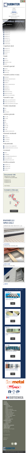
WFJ (5, 110)
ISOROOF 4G (7, 36)
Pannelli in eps (8, 97)
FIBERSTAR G (7, 89)
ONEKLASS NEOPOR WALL (10, 101)
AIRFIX (6, 68)
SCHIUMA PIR (7, 422)
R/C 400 (6, 124)
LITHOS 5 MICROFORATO (10, 84)
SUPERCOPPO (7, 43)
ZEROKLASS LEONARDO (10, 95)
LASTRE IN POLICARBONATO (11, 146)
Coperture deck (8, 46)
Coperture (6, 27)
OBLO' (6, 152)
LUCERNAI (7, 154)
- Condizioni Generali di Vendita (10, 177)
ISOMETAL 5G (7, 32)
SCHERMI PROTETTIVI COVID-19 (11, 147)
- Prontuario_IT (7, 179)
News (5, 439)
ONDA (6, 64)
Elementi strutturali (9, 133)
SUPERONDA (7, 41)
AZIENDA (14, 9)
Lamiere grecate (8, 114)
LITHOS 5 (6, 82)
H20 (5, 120)
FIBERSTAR (7, 80)
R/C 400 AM (7, 141)
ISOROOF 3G (7, 34)
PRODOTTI (14, 11)
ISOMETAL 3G (7, 29)
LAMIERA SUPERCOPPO (9, 131)
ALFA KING (7, 112)
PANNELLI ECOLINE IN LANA (10, 410)
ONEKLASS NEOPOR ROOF (10, 100)
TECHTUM (7, 72)
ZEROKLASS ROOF (8, 93)
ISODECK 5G (7, 52)
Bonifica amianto (9, 162)
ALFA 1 (6, 58)
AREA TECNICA (14, 17)
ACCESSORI (7, 417)
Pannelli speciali (9, 66)
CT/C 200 (6, 116)
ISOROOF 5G (7, 38)
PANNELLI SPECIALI (9, 409)
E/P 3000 (6, 118)
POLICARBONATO (8, 158)
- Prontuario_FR (7, 182)
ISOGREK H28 (7, 40)
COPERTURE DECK (8, 406)
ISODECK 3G (7, 48)
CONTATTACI (14, 210)
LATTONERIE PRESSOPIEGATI (11, 156)
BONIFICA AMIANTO (9, 419)
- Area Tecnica (7, 185)
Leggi (13, 303)
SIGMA (6, 53)
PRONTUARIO (7, 427)
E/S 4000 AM (7, 137)
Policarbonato (8, 144)
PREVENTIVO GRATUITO (14, 16)
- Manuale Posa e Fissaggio (9, 176)
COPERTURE (7, 405)
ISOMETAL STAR (8, 62)
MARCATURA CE (8, 421)
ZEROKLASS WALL (8, 91)
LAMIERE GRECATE (9, 414)
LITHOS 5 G (7, 86)
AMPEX (6, 135)
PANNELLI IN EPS (8, 411)
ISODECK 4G (7, 50)
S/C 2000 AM (7, 139)
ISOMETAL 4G (7, 31)
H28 (5, 122)
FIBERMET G (7, 88)
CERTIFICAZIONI (14, 13)
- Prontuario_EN (7, 181)
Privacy (6, 438)
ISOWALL (6, 60)
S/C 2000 (6, 127)
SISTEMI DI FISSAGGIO (9, 159)
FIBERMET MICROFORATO (10, 79)
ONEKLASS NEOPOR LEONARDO (11, 103)
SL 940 (6, 129)
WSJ (5, 108)
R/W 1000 (6, 125)
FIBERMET (7, 77)
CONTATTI (14, 14)
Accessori (6, 150)
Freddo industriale (9, 106)
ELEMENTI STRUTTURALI (10, 415)
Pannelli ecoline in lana (11, 75)
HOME (14, 8)
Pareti (5, 56)
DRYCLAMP (7, 70)
